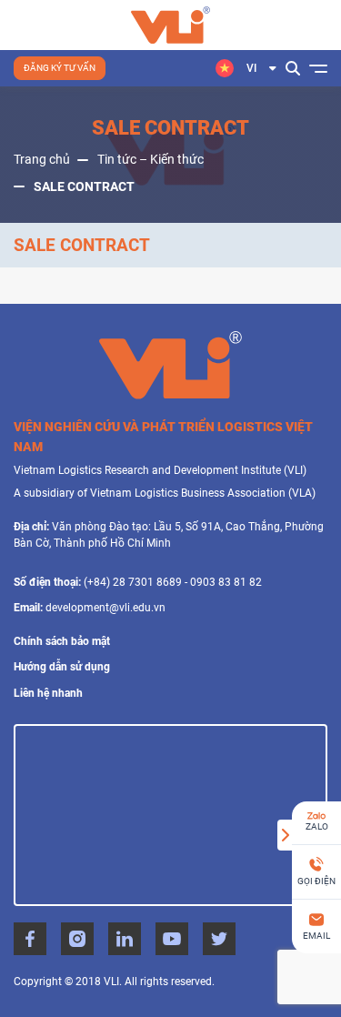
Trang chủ (42, 159)
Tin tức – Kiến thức (150, 159)
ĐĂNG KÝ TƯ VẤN (59, 68)
